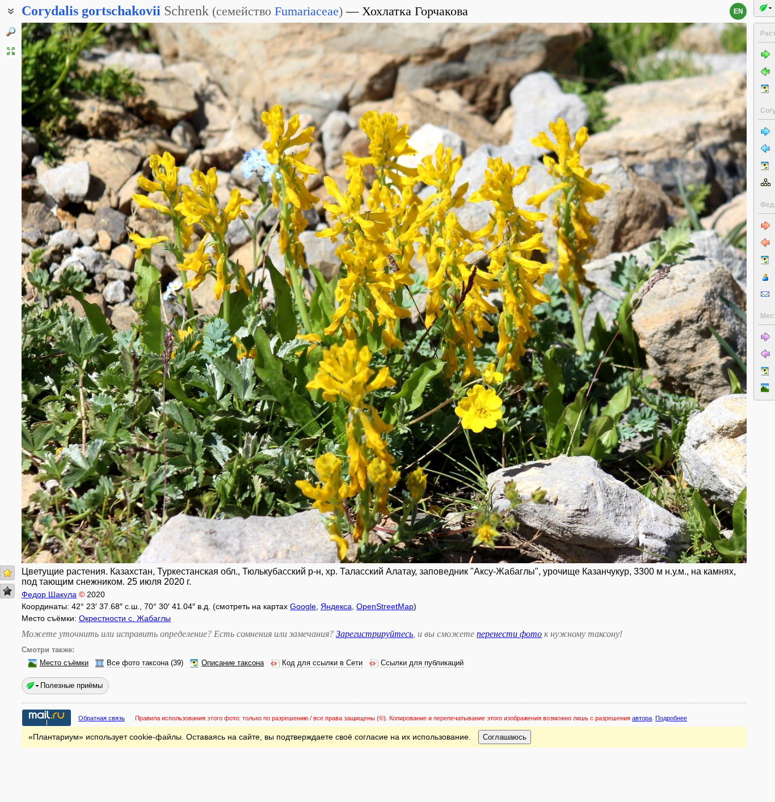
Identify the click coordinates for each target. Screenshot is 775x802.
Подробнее (671, 718)
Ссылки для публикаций (422, 663)
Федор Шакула (49, 594)
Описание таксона (232, 663)
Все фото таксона (138, 663)
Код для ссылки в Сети (322, 663)
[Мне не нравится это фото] (7, 591)
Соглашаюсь (505, 737)
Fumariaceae (307, 11)
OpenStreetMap (385, 606)
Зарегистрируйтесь (374, 634)
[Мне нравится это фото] (7, 572)
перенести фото (509, 634)
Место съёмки (64, 663)
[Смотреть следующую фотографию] (671, 293)
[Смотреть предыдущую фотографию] (97, 293)
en (738, 11)
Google (303, 606)
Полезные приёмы (71, 685)
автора (642, 718)
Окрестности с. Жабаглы (125, 618)
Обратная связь (101, 718)
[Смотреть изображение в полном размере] (11, 51)
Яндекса (336, 606)
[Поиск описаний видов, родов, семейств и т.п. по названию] (10, 31)
